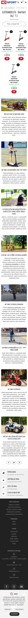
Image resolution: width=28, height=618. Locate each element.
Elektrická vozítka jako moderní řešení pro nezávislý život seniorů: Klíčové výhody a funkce (14, 211)
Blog (14, 521)
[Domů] (9, 2)
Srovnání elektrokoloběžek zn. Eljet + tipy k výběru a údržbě (14, 348)
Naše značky (14, 538)
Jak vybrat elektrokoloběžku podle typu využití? (14, 170)
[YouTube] (21, 587)
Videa (14, 543)
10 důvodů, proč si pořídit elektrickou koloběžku (14, 255)
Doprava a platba (14, 504)
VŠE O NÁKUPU (14, 502)
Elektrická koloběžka (12, 264)
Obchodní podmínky (14, 507)
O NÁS (14, 528)
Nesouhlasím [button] (19, 609)
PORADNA (14, 519)
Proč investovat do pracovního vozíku (14, 114)
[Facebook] (6, 587)
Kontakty (14, 536)
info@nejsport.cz (14, 571)
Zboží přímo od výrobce (13, 479)
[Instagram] (14, 587)
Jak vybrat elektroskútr (14, 389)
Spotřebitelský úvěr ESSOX (14, 514)
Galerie (14, 534)
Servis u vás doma (12, 486)
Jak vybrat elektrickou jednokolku (14, 304)
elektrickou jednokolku (14, 307)
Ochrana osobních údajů (14, 509)
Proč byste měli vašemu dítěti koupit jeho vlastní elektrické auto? (14, 437)
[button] (6, 58)
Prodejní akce (14, 541)
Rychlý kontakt (14, 577)
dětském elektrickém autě (12, 450)
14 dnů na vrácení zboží (13, 492)
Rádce (14, 524)
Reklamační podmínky (14, 512)
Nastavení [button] (8, 609)
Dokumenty (14, 531)
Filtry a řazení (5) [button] (13, 24)
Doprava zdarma (11, 472)
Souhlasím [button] (14, 614)
